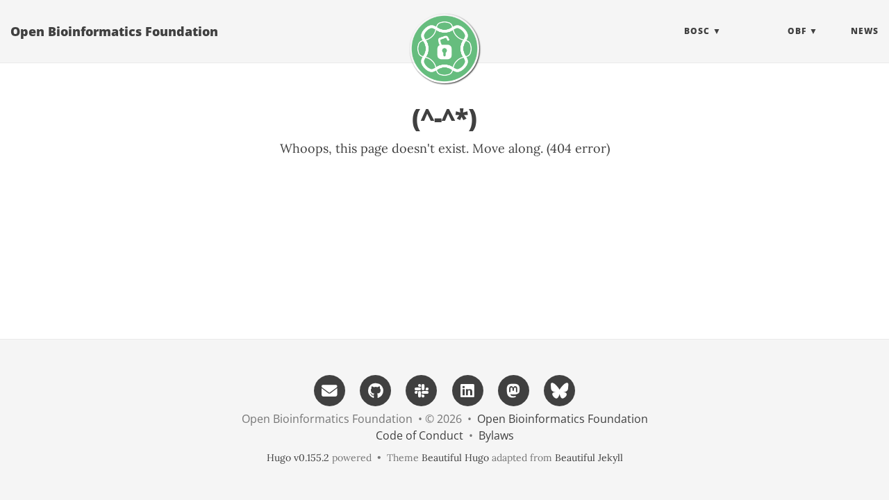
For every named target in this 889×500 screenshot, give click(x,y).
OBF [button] (797, 31)
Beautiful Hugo (455, 457)
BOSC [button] (697, 31)
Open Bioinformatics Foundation (114, 31)
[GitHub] (375, 389)
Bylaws (496, 435)
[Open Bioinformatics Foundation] (444, 48)
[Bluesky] (559, 389)
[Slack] (421, 389)
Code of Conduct (419, 435)
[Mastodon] (513, 389)
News (865, 31)
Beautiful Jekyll (589, 457)
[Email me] (329, 389)
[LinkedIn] (467, 389)
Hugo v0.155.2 (298, 457)
